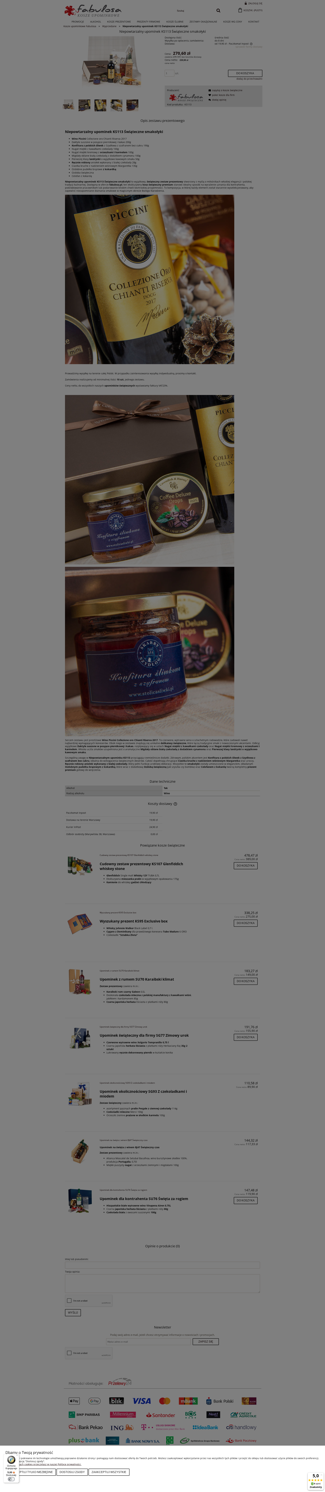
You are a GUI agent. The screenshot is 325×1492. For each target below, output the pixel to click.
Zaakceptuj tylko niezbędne (30, 1472)
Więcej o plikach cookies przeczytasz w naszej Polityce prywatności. (43, 1464)
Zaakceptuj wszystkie (109, 1472)
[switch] (11, 1479)
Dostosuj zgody (72, 1472)
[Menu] (17, 1456)
